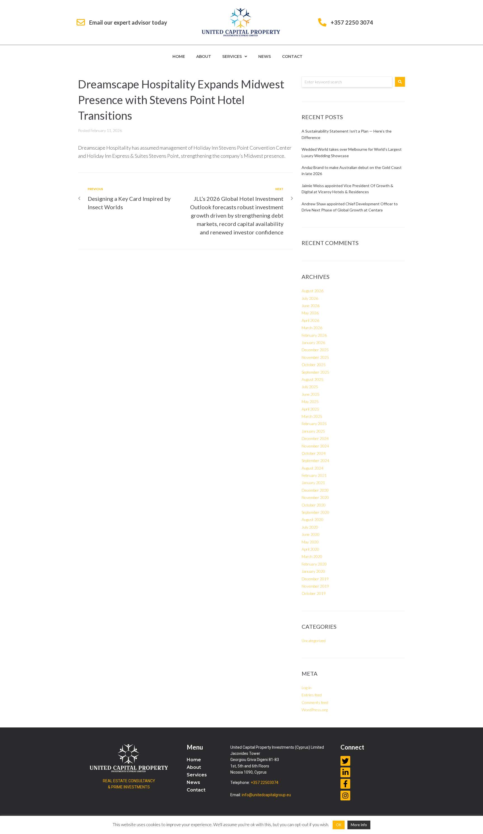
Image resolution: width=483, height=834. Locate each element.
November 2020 (315, 497)
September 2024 (315, 460)
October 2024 (314, 453)
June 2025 (310, 394)
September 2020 (315, 512)
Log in (306, 687)
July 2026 (310, 298)
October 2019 (314, 593)
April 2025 (310, 409)
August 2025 (312, 379)
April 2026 (310, 320)
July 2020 (310, 527)
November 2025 (315, 357)
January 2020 (313, 571)
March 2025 (312, 416)
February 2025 (314, 423)
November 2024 (315, 446)
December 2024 (315, 438)
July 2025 (310, 386)
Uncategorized (314, 640)
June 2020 (310, 534)
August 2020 (312, 519)
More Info (359, 825)
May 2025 (310, 401)
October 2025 (314, 364)
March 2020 (312, 556)
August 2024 (312, 468)
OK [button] (338, 825)
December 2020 (315, 490)
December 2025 (315, 349)
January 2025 (313, 431)
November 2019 (315, 586)
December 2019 (315, 578)
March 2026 (312, 327)
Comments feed (315, 702)
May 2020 (310, 541)
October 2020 (314, 505)
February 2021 (314, 475)
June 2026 (310, 305)
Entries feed (312, 694)
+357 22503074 (264, 782)
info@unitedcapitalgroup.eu (266, 795)
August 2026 (312, 290)
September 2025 (315, 372)
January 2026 (313, 342)
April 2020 (310, 549)
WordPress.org (315, 709)
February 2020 (314, 564)
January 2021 (313, 482)
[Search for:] (347, 81)
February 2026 (314, 335)
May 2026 (310, 312)
